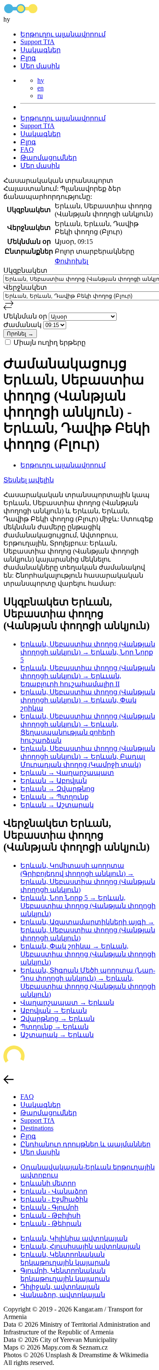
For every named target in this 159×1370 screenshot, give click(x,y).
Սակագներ (40, 49)
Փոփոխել (71, 261)
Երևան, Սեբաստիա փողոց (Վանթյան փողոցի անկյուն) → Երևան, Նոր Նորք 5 (87, 651)
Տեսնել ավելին (28, 480)
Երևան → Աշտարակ (57, 804)
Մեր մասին (40, 66)
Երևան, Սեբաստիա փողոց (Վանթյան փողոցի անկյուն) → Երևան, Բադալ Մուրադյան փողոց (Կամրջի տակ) (87, 756)
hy (40, 80)
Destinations (36, 1128)
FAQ (27, 149)
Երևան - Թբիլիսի (50, 1215)
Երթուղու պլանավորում (63, 34)
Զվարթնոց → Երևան (57, 1018)
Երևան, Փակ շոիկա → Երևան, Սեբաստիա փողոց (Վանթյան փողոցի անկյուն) (88, 954)
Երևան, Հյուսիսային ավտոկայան (80, 1246)
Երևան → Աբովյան (53, 780)
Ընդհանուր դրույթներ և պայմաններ (85, 1144)
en (40, 88)
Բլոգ (28, 58)
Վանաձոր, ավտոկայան (62, 1294)
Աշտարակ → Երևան (57, 1034)
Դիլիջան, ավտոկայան (60, 1286)
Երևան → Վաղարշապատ (67, 772)
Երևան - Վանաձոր (53, 1191)
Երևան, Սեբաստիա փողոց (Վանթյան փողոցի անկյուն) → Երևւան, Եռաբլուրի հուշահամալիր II (87, 676)
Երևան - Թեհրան (50, 1223)
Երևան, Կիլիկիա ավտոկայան (74, 1238)
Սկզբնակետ (25, 270)
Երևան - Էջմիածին (54, 1199)
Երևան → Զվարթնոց (57, 788)
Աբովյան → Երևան (53, 1010)
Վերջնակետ (25, 287)
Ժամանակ (23, 324)
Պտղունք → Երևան (54, 1026)
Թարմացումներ (48, 157)
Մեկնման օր (26, 316)
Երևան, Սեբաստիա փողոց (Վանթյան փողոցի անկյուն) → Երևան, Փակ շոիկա (87, 700)
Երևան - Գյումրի (49, 1207)
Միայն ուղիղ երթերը (50, 342)
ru (40, 95)
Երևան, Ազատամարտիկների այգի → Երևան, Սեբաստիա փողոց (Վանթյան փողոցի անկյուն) (87, 930)
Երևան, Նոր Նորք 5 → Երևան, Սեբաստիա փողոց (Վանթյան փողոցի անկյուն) (88, 905)
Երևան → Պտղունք (54, 796)
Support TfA (37, 41)
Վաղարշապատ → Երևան (67, 1002)
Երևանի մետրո (48, 1183)
